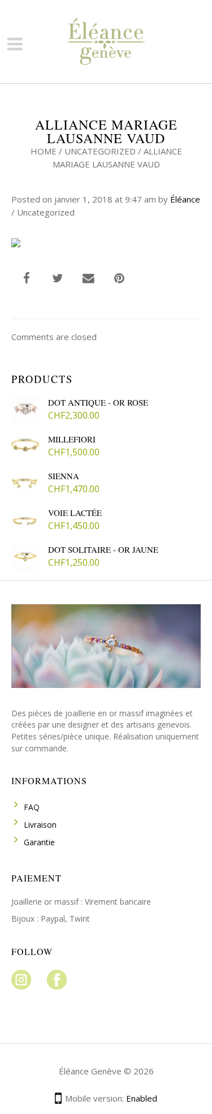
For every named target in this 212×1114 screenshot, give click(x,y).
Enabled (141, 1098)
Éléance (185, 199)
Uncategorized (100, 151)
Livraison (40, 824)
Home (44, 151)
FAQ (32, 807)
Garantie (39, 842)
